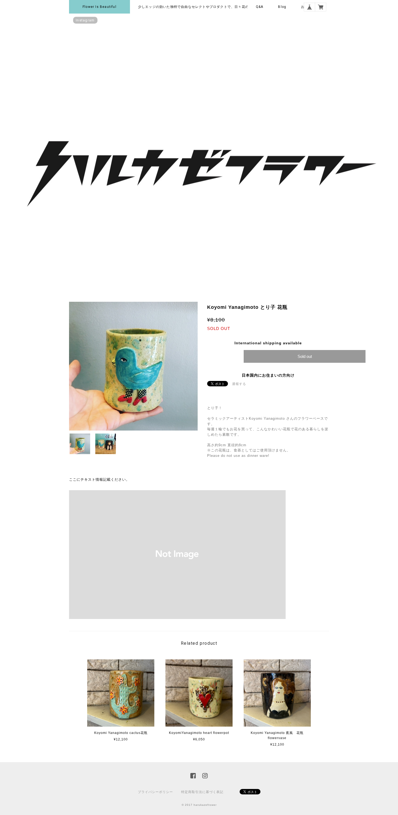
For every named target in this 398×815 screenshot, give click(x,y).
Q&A (259, 7)
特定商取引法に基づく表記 (202, 792)
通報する (239, 384)
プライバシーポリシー (155, 792)
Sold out (305, 356)
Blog (282, 7)
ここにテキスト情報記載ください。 (99, 479)
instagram (85, 20)
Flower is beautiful (99, 7)
